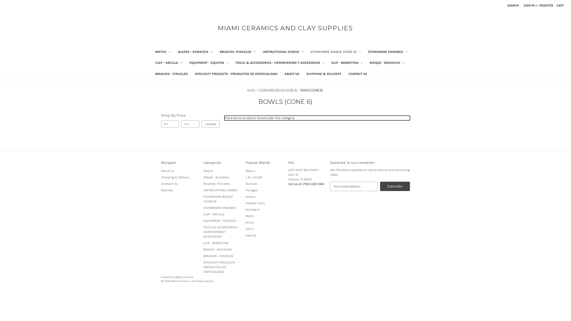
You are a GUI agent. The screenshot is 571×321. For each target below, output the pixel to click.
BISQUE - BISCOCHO (385, 63)
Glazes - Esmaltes (193, 52)
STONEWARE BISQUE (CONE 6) (333, 52)
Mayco (160, 52)
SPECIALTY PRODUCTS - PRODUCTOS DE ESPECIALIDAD (236, 74)
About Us (292, 74)
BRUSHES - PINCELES (171, 74)
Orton (250, 222)
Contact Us (358, 74)
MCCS (250, 216)
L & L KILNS (254, 177)
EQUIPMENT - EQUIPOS (206, 63)
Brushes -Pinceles (235, 52)
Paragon (252, 190)
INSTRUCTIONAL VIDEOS (281, 52)
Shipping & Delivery (323, 74)
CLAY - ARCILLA (166, 63)
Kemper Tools (255, 203)
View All (251, 235)
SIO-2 (249, 229)
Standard (252, 210)
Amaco (251, 197)
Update (210, 124)
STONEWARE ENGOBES (385, 52)
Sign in (529, 5)
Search (513, 5)
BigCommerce (184, 277)
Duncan (251, 184)
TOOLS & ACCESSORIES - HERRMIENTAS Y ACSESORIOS (278, 63)
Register (546, 5)
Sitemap (167, 190)
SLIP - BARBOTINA (344, 63)
